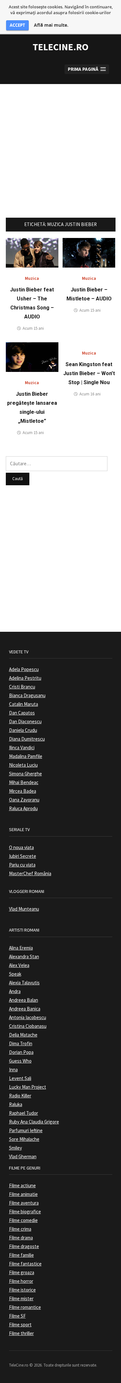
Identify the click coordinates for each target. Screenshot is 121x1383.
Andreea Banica (24, 1009)
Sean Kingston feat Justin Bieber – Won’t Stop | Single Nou (89, 373)
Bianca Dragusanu (27, 695)
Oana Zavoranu (24, 800)
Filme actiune (22, 1185)
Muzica (32, 278)
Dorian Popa (21, 1052)
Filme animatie (23, 1194)
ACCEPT (17, 25)
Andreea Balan (23, 1000)
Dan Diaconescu (25, 721)
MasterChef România (30, 873)
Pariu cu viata (22, 865)
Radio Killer (20, 1096)
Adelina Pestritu (25, 678)
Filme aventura (24, 1203)
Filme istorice (22, 1290)
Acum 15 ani (33, 328)
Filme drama (21, 1238)
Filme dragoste (24, 1246)
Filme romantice (25, 1307)
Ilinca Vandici (22, 747)
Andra (15, 991)
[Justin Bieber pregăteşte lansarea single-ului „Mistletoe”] (32, 356)
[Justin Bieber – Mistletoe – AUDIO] (89, 252)
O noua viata (21, 847)
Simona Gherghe (25, 774)
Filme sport (20, 1324)
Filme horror (21, 1281)
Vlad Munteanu (24, 909)
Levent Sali (20, 1078)
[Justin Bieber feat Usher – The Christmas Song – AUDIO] (32, 252)
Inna (13, 1069)
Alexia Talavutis (24, 983)
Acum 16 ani (90, 394)
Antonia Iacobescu (27, 1017)
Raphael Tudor (23, 1113)
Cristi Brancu (22, 687)
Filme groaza (21, 1272)
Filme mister (21, 1298)
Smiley (15, 1148)
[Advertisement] (60, 144)
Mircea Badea (22, 791)
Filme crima (20, 1229)
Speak (15, 974)
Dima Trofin (20, 1043)
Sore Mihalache (24, 1139)
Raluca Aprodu (23, 808)
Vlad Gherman (22, 1156)
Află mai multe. (51, 25)
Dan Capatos (22, 713)
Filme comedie (23, 1220)
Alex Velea (19, 965)
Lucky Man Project (27, 1087)
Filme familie (21, 1255)
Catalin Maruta (23, 704)
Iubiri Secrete (22, 856)
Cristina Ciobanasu (27, 1026)
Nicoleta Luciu (23, 765)
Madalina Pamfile (25, 756)
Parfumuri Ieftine (26, 1130)
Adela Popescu (24, 669)
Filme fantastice (25, 1264)
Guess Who (20, 1061)
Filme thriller (21, 1333)
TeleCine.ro (60, 47)
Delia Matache (23, 1035)
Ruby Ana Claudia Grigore (34, 1122)
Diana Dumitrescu (27, 739)
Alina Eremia (21, 948)
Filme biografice (25, 1211)
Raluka (15, 1104)
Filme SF (17, 1316)
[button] (87, 69)
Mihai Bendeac (23, 782)
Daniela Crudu (23, 730)
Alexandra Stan (24, 956)
